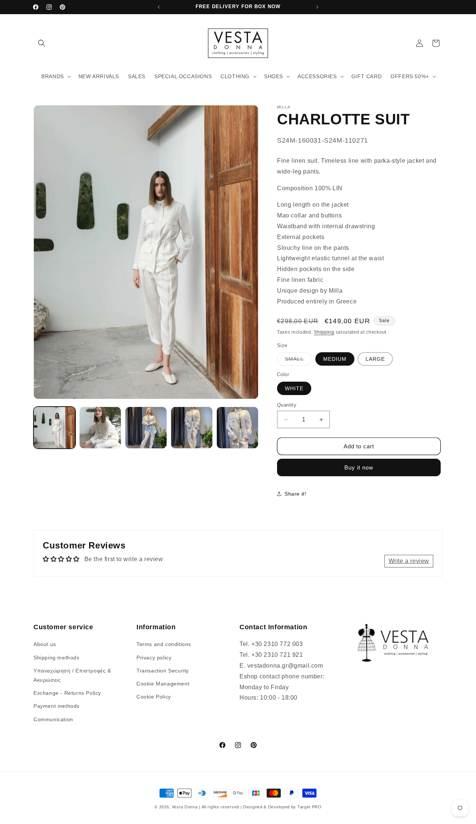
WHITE (294, 388)
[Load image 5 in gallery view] (237, 428)
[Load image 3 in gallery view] (146, 428)
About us (44, 645)
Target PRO (310, 807)
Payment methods (56, 706)
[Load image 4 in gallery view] (192, 428)
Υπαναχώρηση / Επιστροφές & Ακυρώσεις (72, 675)
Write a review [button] (409, 561)
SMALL (298, 361)
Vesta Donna (185, 807)
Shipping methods (56, 658)
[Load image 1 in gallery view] (54, 428)
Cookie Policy (153, 697)
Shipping (324, 332)
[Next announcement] (317, 7)
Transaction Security (162, 671)
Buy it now (358, 467)
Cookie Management (162, 684)
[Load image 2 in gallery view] (100, 428)
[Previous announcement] (159, 7)
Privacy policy (153, 658)
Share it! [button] (295, 494)
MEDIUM (335, 359)
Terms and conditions (163, 645)
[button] (41, 43)
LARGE (375, 359)
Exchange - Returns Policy (67, 693)
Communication (53, 719)
